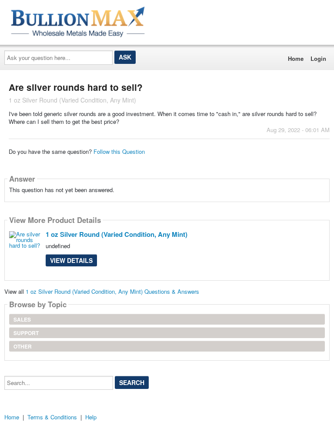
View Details (71, 260)
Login (318, 58)
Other (22, 346)
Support (26, 333)
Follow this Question (119, 151)
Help (91, 417)
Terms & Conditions (52, 417)
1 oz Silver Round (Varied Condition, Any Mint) (116, 234)
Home (296, 58)
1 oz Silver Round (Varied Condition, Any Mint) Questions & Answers (112, 291)
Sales (22, 319)
